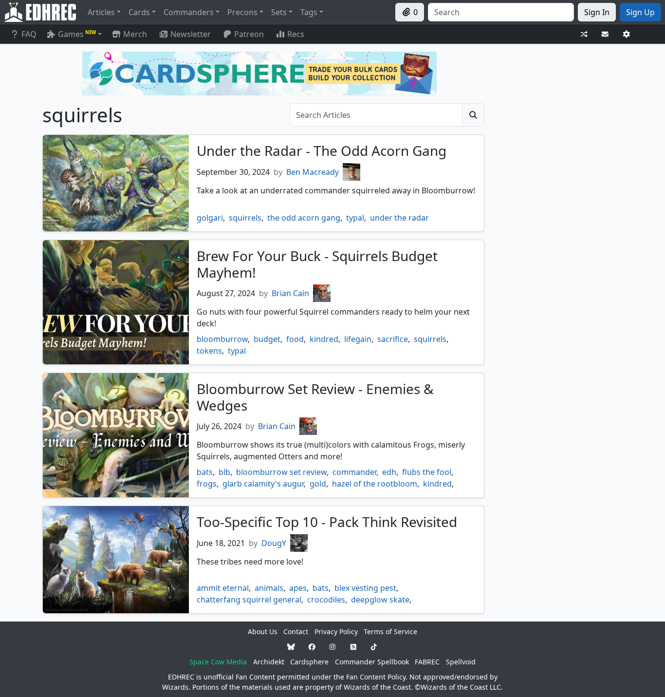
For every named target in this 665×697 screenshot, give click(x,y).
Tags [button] (308, 12)
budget (267, 339)
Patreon (249, 34)
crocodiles (326, 599)
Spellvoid (461, 661)
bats (205, 472)
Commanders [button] (189, 12)
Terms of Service (390, 631)
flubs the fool (426, 472)
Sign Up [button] (640, 12)
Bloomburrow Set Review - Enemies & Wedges (315, 396)
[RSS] (353, 646)
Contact (295, 631)
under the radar (399, 217)
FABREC (427, 661)
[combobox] (501, 12)
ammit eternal (223, 588)
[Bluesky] (291, 646)
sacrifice (392, 339)
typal (355, 217)
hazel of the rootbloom (374, 483)
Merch (134, 34)
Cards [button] (139, 12)
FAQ (29, 34)
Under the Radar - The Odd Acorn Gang (321, 150)
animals (269, 588)
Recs (295, 34)
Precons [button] (242, 12)
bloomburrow (222, 339)
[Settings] (626, 34)
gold (318, 483)
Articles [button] (101, 12)
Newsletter (190, 34)
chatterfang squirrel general (249, 599)
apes (298, 588)
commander (354, 472)
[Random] (584, 34)
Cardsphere (309, 661)
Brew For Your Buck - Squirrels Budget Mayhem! (317, 264)
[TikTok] (373, 646)
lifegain (357, 339)
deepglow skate (380, 599)
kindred (324, 339)
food (295, 339)
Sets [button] (279, 12)
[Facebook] (312, 646)
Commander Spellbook (372, 661)
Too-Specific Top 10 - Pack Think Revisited (327, 521)
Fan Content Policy (376, 676)
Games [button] (77, 34)
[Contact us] (605, 34)
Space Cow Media (218, 661)
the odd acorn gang (303, 217)
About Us (262, 631)
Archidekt (268, 661)
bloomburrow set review (281, 472)
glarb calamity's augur (263, 483)
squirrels (245, 217)
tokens (209, 350)
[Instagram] (332, 646)
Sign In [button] (597, 12)
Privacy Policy (336, 631)
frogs (207, 483)
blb (224, 472)
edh (389, 472)
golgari (210, 217)
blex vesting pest (365, 588)
